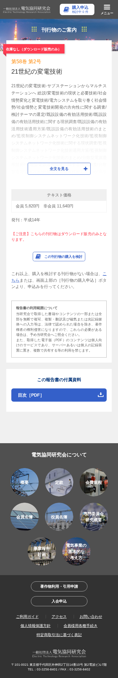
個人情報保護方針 (35, 626)
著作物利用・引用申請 (59, 586)
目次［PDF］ (31, 395)
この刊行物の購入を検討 (63, 256)
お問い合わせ (91, 616)
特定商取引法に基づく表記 (59, 635)
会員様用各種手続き (81, 626)
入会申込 (59, 601)
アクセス (59, 616)
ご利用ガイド (27, 616)
